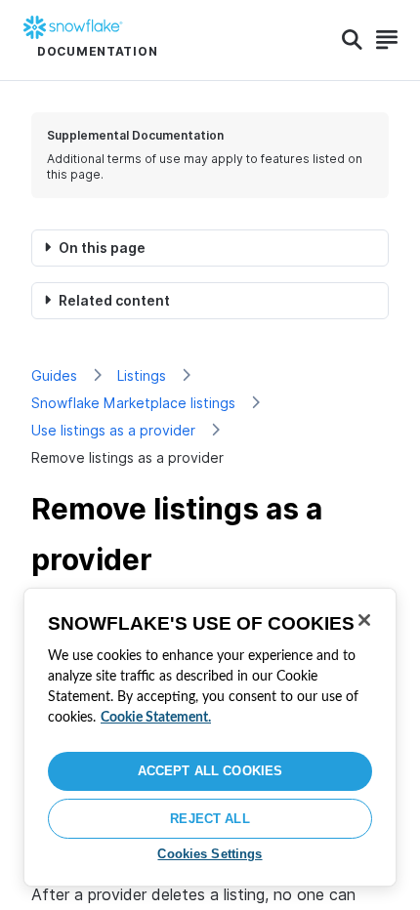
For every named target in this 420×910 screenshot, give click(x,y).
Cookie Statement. (156, 717)
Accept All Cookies (210, 771)
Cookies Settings (209, 854)
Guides (54, 375)
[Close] (364, 620)
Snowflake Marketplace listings (133, 402)
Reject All (209, 818)
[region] (210, 737)
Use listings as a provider (113, 430)
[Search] (352, 40)
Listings (141, 375)
